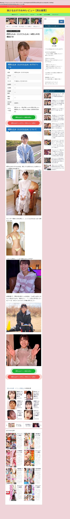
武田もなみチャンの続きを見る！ (24, 117)
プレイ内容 (39, 14)
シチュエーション (24, 14)
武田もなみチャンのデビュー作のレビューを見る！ (23, 123)
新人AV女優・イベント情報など (16, 388)
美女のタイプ (15, 14)
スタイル (32, 14)
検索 (45, 18)
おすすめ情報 (47, 14)
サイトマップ (55, 14)
